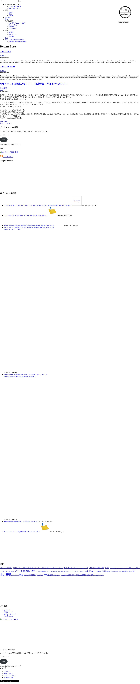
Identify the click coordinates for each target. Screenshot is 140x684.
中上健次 (98, 571)
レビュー (91, 571)
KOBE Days (12, 28)
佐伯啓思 (108, 571)
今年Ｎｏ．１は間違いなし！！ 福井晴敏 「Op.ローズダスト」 (34, 83)
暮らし (7, 19)
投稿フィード (8, 612)
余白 (112, 571)
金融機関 (82, 575)
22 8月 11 (3, 56)
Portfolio (11, 26)
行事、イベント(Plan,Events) (14, 39)
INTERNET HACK (15, 6)
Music (10, 14)
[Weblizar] (125, 19)
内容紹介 (126, 571)
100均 (10, 568)
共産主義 (121, 571)
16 (7, 123)
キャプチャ (129, 568)
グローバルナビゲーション (8, 571)
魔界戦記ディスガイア (98, 575)
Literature (8, 17)
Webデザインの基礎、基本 (96, 568)
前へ (1, 123)
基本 (130, 571)
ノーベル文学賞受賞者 (41, 571)
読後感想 (51, 575)
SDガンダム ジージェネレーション (52, 568)
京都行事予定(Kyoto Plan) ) (17, 41)
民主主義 (39, 575)
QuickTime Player (18, 568)
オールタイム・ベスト (120, 568)
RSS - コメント (8, 157)
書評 (30, 575)
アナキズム (112, 568)
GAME (11, 15)
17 (9, 123)
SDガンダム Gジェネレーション (32, 568)
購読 (3, 139)
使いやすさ (115, 571)
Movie (10, 12)
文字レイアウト (15, 575)
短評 (42, 575)
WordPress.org (8, 616)
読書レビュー (57, 575)
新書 (21, 574)
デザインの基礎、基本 (25, 571)
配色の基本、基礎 (73, 575)
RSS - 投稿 (14, 152)
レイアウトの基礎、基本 (81, 571)
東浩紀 (34, 575)
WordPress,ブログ (14, 8)
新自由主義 (26, 575)
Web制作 (11, 32)
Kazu (1, 90)
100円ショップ (4, 568)
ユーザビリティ (71, 571)
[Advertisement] (57, 177)
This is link (5, 51)
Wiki (6, 38)
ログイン (7, 610)
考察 (46, 575)
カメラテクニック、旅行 (17, 23)
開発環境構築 (89, 575)
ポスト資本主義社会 (62, 571)
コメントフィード (10, 614)
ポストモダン (54, 571)
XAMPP (107, 568)
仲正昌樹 (103, 571)
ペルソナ (48, 571)
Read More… (4, 121)
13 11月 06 (3, 88)
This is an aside (7, 66)
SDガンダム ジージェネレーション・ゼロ (76, 568)
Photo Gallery (13, 25)
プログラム (12, 34)
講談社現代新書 (64, 575)
